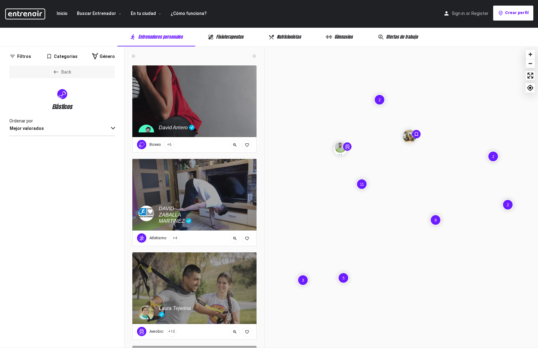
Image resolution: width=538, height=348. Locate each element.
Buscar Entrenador (96, 13)
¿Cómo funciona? (189, 13)
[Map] (401, 197)
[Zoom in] (530, 54)
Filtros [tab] (24, 56)
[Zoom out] (530, 63)
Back (66, 71)
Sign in (458, 13)
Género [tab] (107, 56)
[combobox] (62, 128)
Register (479, 13)
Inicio (62, 13)
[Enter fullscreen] (530, 75)
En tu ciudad (143, 13)
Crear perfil (517, 12)
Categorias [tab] (66, 56)
